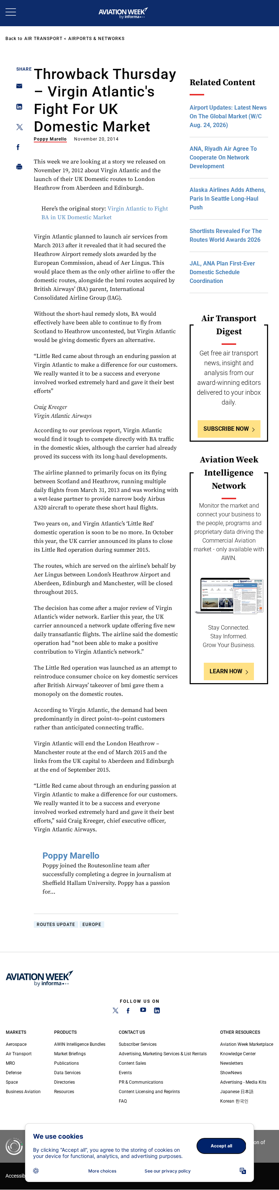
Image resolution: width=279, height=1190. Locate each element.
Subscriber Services (138, 1044)
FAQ (123, 1101)
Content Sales (132, 1063)
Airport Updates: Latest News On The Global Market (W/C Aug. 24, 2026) (228, 116)
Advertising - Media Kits (243, 1082)
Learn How (226, 671)
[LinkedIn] (157, 1011)
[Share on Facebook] (17, 148)
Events (125, 1072)
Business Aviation (23, 1091)
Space (12, 1082)
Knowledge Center (238, 1053)
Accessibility (19, 1176)
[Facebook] (129, 1011)
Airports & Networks (96, 38)
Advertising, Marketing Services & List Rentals (163, 1053)
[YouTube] (143, 1011)
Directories (64, 1082)
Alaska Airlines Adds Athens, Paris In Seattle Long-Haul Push (228, 198)
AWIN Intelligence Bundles (79, 1044)
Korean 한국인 (234, 1101)
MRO (10, 1063)
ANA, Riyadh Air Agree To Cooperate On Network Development (223, 157)
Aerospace (16, 1044)
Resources (64, 1091)
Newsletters (231, 1063)
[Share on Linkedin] (17, 108)
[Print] (17, 168)
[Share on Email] (17, 88)
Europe (91, 924)
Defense (13, 1072)
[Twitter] (115, 1011)
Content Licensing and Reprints (149, 1091)
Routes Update (56, 924)
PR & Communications (141, 1082)
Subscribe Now (226, 428)
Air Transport (43, 38)
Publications (66, 1063)
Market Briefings (70, 1053)
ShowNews (231, 1072)
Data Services (67, 1072)
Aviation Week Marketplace (246, 1044)
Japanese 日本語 (237, 1091)
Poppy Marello (50, 139)
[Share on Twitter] (17, 128)
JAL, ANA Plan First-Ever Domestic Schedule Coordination (222, 272)
